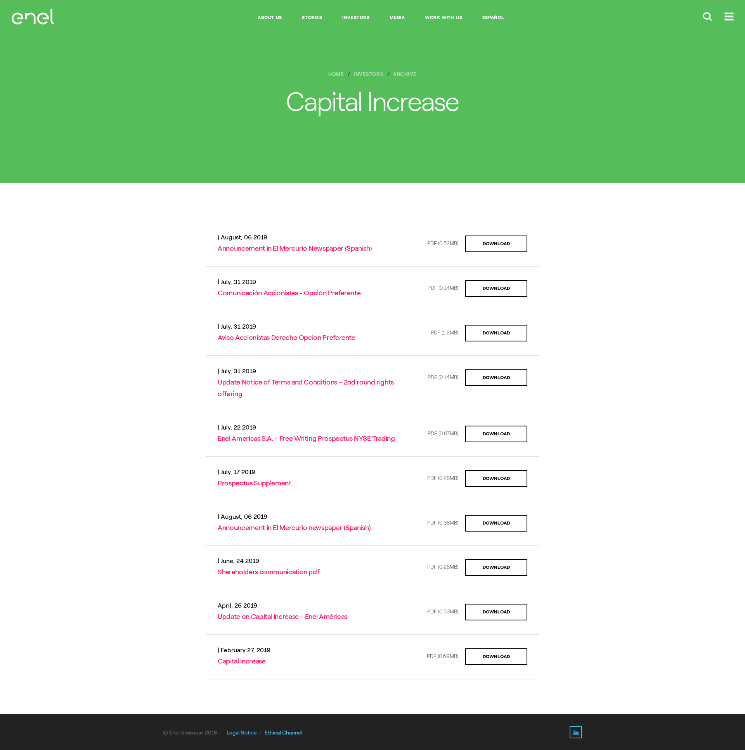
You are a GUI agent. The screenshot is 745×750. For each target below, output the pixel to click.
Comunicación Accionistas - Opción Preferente (289, 293)
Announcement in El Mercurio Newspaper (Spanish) (295, 248)
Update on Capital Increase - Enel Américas (282, 616)
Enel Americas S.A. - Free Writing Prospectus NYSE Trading (306, 438)
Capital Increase (241, 661)
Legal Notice (242, 732)
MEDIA (397, 17)
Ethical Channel (283, 732)
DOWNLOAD (496, 243)
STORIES (312, 17)
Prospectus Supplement (254, 483)
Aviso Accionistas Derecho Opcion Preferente (286, 337)
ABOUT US (270, 17)
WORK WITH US (443, 17)
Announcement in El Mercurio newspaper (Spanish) (294, 527)
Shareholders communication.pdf (268, 572)
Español (493, 17)
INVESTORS (355, 17)
